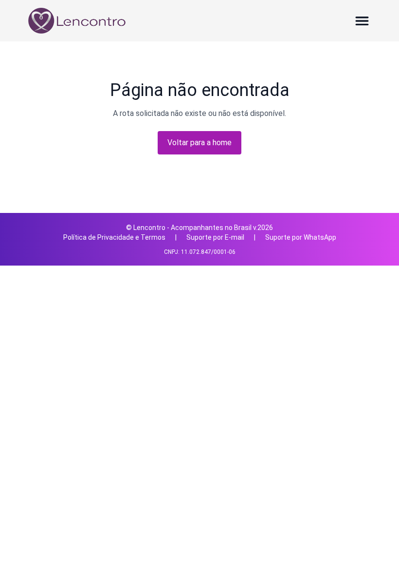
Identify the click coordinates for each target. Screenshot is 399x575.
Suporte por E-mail (215, 237)
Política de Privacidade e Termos (114, 237)
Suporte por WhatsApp (300, 237)
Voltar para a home (199, 142)
